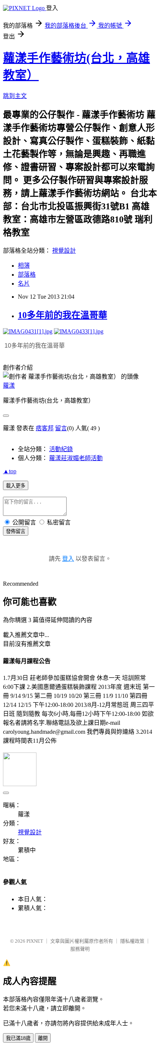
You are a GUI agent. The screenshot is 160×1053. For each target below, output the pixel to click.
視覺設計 (64, 250)
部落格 (27, 274)
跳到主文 (15, 96)
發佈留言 (15, 531)
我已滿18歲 (18, 1038)
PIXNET (34, 941)
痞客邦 (45, 428)
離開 (43, 1038)
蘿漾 (9, 385)
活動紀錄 (61, 449)
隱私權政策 (132, 941)
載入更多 (15, 486)
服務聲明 (80, 949)
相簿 (24, 265)
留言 (61, 428)
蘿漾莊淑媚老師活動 (76, 458)
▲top (9, 471)
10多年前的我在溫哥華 (62, 315)
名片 (24, 283)
